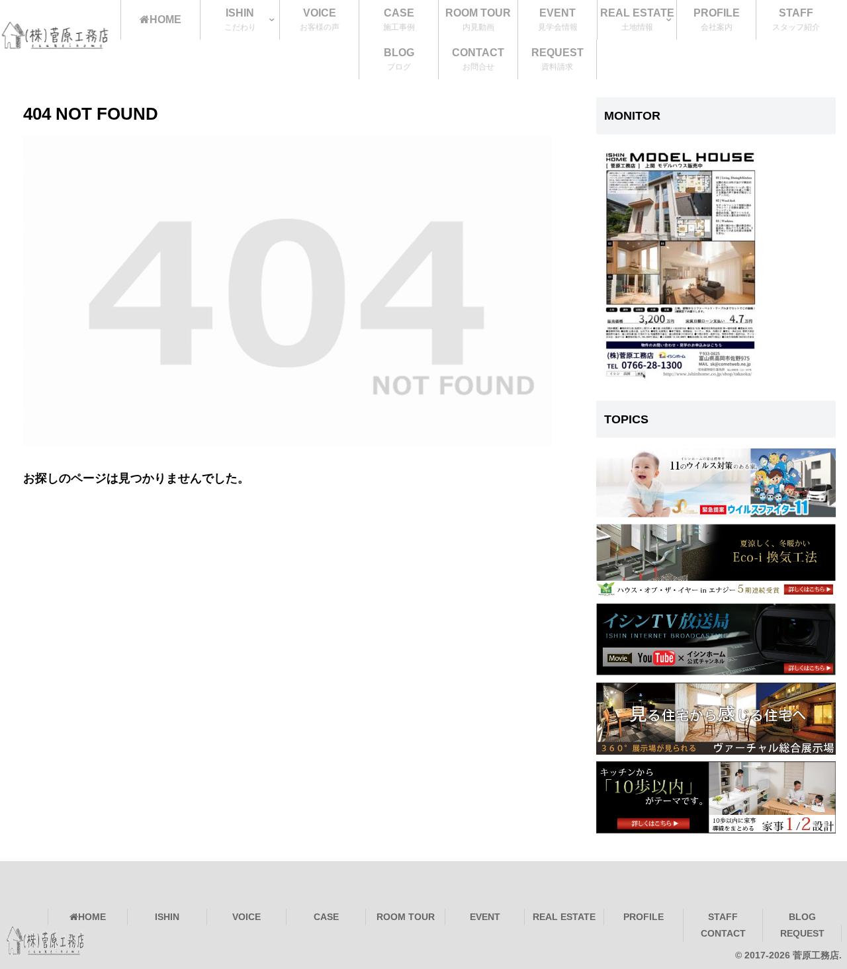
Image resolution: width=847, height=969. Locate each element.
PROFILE (643, 916)
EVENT (485, 916)
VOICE (246, 916)
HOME (92, 916)
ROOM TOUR (406, 916)
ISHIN (167, 916)
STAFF (723, 916)
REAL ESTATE (564, 916)
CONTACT (723, 933)
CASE (326, 916)
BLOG (802, 916)
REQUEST (802, 933)
